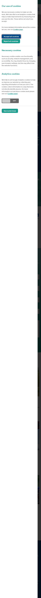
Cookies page (18, 30)
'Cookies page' (12, 94)
